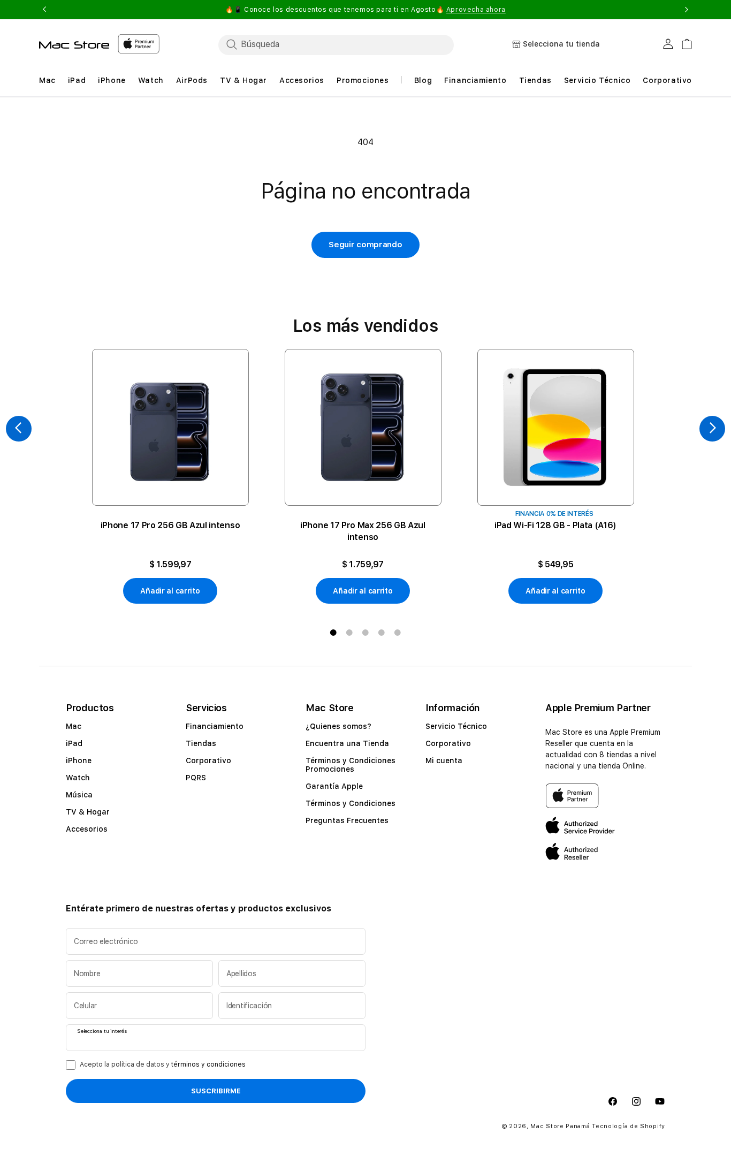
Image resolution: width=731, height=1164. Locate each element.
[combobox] (336, 44)
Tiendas (201, 743)
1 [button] (333, 632)
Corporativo (208, 760)
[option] (170, 476)
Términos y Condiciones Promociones (350, 764)
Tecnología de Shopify (628, 1126)
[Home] (74, 45)
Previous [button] (44, 9)
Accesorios (87, 829)
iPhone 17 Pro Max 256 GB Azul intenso (362, 531)
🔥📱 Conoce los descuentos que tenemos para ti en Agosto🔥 (365, 9)
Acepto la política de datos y (163, 1064)
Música (79, 794)
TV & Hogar (88, 812)
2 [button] (349, 632)
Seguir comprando (365, 244)
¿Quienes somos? (338, 726)
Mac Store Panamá (560, 1126)
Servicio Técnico (456, 726)
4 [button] (381, 632)
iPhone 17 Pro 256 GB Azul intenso (170, 525)
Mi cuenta (443, 760)
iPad (74, 743)
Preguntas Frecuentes (347, 820)
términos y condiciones (208, 1064)
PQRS (196, 777)
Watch (78, 777)
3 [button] (365, 632)
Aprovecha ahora (476, 9)
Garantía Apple (334, 786)
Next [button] (686, 9)
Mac (73, 726)
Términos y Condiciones (350, 803)
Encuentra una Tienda (347, 743)
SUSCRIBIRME (216, 1091)
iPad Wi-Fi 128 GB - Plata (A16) (555, 525)
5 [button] (397, 632)
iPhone (79, 760)
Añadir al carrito (170, 591)
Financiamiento (214, 726)
